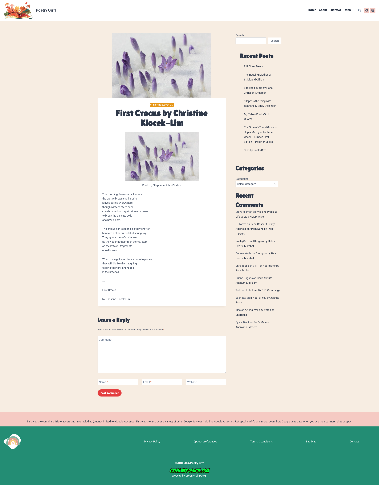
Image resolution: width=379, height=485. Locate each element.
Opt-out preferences (205, 441)
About (323, 10)
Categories (242, 178)
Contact (354, 441)
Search (240, 35)
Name (103, 382)
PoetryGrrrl (242, 241)
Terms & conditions (261, 441)
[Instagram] (372, 10)
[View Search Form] (360, 10)
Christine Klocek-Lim (161, 105)
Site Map (311, 441)
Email (147, 382)
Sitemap (335, 10)
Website (192, 382)
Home (312, 10)
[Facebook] (366, 10)
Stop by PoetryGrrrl (255, 150)
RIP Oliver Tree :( (253, 66)
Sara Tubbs (242, 265)
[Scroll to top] (375, 443)
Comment (106, 339)
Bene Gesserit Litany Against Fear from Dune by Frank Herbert (255, 228)
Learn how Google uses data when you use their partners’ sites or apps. (310, 421)
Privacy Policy (152, 441)
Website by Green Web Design (189, 475)
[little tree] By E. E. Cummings (263, 290)
